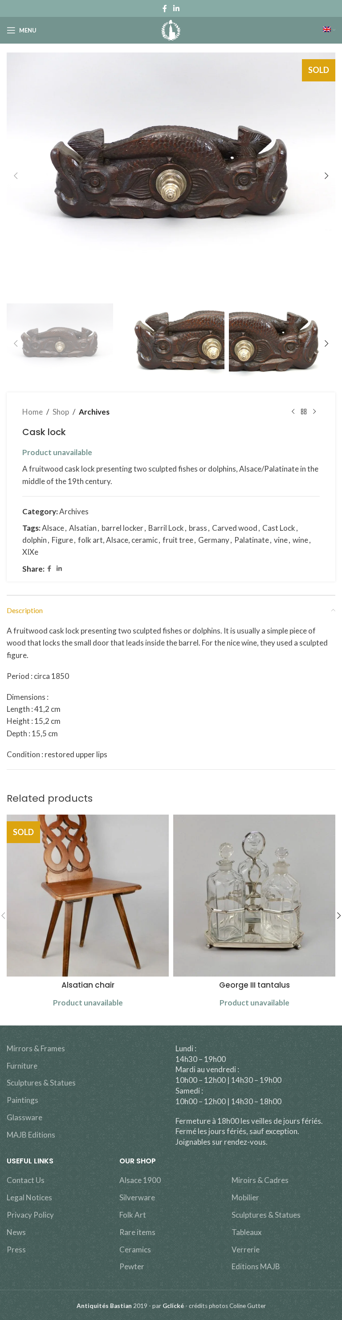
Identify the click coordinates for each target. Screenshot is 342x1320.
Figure (62, 540)
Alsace (53, 528)
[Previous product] (293, 412)
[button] (15, 176)
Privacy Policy (30, 1214)
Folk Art (132, 1214)
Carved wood (234, 528)
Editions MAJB (256, 1266)
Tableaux (247, 1232)
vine (281, 540)
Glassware (24, 1117)
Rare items (137, 1232)
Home (32, 411)
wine (300, 540)
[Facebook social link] (165, 8)
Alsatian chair (87, 985)
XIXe (30, 552)
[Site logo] (171, 29)
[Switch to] (329, 30)
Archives (94, 411)
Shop (61, 411)
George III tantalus (254, 985)
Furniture (22, 1065)
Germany (213, 540)
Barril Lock (166, 528)
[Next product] (314, 412)
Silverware (137, 1197)
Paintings (22, 1100)
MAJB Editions (31, 1134)
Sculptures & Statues (41, 1082)
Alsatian (83, 528)
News (16, 1232)
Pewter (131, 1266)
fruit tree (178, 540)
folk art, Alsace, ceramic (118, 540)
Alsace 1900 (140, 1180)
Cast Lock (278, 528)
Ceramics (135, 1249)
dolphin (34, 540)
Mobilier (245, 1197)
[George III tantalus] (254, 896)
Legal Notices (29, 1197)
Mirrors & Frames (36, 1048)
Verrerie (246, 1249)
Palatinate (251, 540)
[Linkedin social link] (176, 8)
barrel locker (122, 528)
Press (16, 1249)
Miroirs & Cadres (260, 1180)
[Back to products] (303, 412)
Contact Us (26, 1180)
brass (198, 528)
